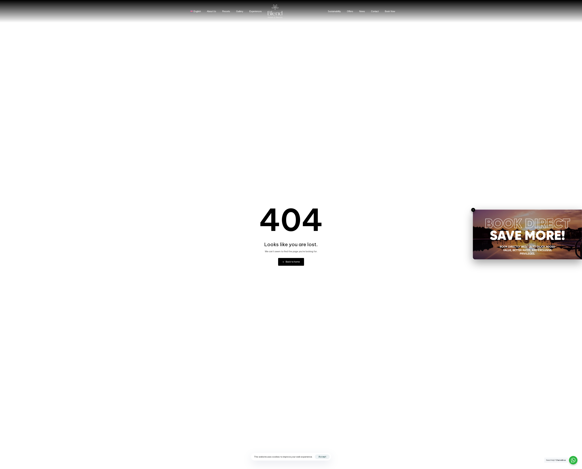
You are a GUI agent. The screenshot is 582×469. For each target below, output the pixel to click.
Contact (375, 11)
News (362, 11)
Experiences (255, 11)
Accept (322, 456)
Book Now (390, 11)
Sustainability (334, 11)
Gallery (239, 11)
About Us (211, 11)
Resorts (226, 11)
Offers (350, 11)
